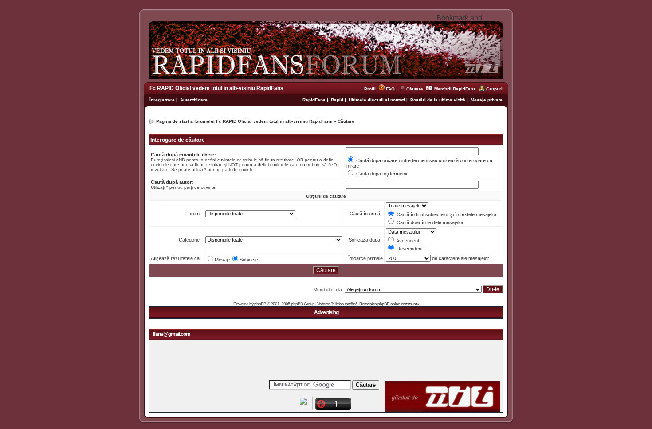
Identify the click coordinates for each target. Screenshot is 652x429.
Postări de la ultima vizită (437, 100)
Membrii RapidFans (455, 88)
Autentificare (194, 100)
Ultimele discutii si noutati (377, 100)
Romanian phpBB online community (389, 303)
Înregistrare (162, 100)
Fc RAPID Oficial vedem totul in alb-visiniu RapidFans (216, 88)
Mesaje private (487, 100)
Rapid (338, 100)
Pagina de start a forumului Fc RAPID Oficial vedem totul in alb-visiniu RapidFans (244, 121)
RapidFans (314, 100)
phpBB (260, 303)
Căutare (414, 88)
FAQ (390, 88)
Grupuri (494, 88)
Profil (371, 88)
